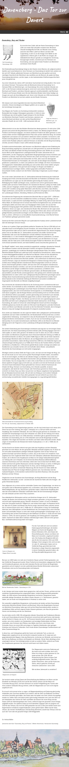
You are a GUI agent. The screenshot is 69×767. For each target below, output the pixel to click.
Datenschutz (62, 759)
